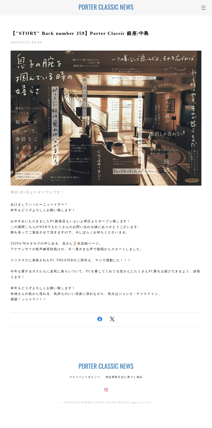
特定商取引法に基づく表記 (124, 377)
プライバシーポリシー (84, 377)
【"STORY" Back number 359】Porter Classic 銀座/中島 (80, 33)
